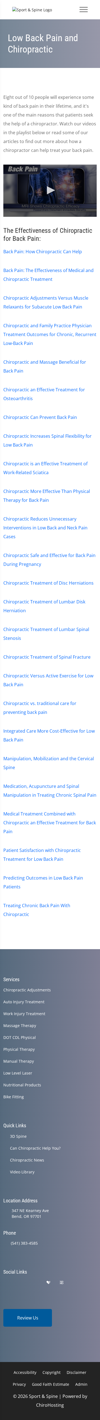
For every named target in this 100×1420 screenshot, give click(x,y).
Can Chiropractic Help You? (35, 1148)
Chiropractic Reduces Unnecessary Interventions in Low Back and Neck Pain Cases (45, 528)
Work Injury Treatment (24, 1013)
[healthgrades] (48, 1283)
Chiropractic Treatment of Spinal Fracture (47, 657)
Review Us (27, 1318)
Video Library (22, 1171)
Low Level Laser (17, 1073)
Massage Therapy (19, 1025)
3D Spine (18, 1136)
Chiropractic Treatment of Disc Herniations (48, 583)
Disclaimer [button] (76, 1372)
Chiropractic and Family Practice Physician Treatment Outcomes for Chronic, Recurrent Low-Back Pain (49, 334)
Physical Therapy (19, 1049)
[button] (50, 190)
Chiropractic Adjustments (27, 990)
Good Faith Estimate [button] (50, 1384)
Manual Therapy (18, 1061)
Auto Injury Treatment (23, 1001)
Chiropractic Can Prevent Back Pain (40, 417)
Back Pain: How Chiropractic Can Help (42, 252)
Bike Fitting (13, 1096)
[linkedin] (75, 1283)
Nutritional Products (22, 1085)
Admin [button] (81, 1384)
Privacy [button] (19, 1384)
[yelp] (34, 1283)
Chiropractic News (27, 1160)
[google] (5, 1283)
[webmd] (62, 1283)
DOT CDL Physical (19, 1037)
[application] (50, 191)
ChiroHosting (50, 1405)
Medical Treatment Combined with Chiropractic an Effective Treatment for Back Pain (49, 823)
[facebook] (20, 1283)
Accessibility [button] (25, 1372)
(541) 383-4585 (24, 1243)
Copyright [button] (51, 1372)
